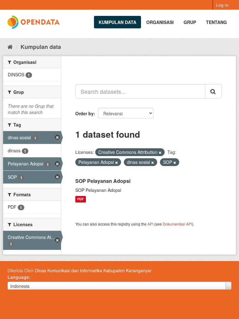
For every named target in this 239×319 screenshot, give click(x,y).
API (150, 223)
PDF (80, 199)
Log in (222, 5)
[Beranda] (10, 46)
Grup (190, 22)
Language (18, 277)
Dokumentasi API (177, 223)
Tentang (216, 22)
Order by (84, 113)
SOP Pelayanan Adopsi (102, 180)
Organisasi (160, 22)
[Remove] (160, 152)
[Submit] (213, 91)
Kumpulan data (117, 22)
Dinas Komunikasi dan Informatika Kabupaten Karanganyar (93, 270)
